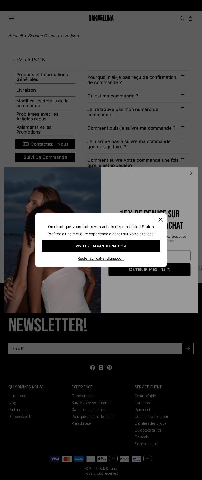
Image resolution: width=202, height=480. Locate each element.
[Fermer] (160, 219)
